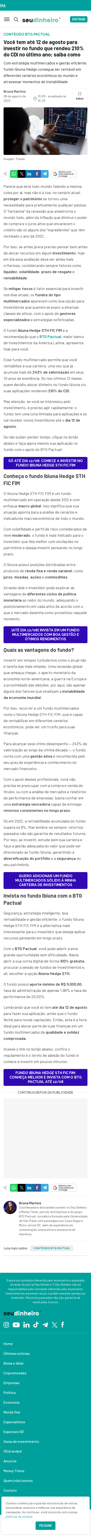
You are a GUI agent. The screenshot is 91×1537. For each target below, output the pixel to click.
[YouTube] (16, 1324)
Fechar (45, 1525)
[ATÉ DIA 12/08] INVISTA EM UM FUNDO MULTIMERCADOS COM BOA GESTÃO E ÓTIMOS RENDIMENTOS (45, 634)
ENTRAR (78, 19)
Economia (11, 1402)
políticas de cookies (19, 1516)
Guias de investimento (21, 1441)
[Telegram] (45, 1324)
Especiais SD (14, 1431)
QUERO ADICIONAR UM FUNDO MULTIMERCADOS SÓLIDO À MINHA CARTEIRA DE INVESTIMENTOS (45, 880)
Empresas (11, 1383)
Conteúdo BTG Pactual (51, 1248)
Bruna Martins (15, 91)
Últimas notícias (17, 1353)
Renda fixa (12, 1412)
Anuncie (10, 1461)
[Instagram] (6, 1324)
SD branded (13, 1451)
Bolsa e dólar (14, 1363)
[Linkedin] (26, 1324)
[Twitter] (55, 1324)
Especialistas (14, 1422)
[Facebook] (62, 1324)
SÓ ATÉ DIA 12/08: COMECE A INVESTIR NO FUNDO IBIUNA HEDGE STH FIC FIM (45, 463)
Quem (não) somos (18, 1480)
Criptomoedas (15, 1373)
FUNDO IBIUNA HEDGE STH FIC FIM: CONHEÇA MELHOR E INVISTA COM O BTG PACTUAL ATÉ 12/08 (45, 1077)
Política (10, 1392)
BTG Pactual (50, 336)
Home (8, 1343)
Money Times (14, 1471)
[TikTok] (36, 1324)
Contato (10, 1490)
